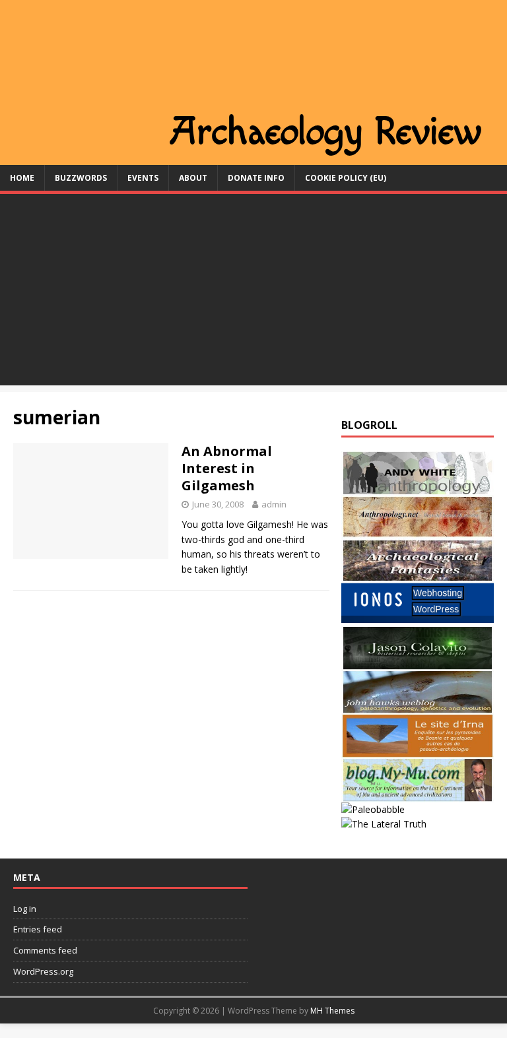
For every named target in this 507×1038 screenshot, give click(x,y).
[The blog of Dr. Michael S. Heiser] (373, 809)
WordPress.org (43, 971)
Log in (24, 909)
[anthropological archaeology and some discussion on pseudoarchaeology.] (417, 486)
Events (142, 177)
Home (22, 177)
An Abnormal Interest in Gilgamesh (227, 468)
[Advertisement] (253, 293)
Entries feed (37, 929)
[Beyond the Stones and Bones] (417, 531)
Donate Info (256, 177)
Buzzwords (81, 177)
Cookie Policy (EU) (345, 177)
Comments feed (45, 950)
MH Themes (332, 1010)
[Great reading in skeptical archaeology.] (383, 824)
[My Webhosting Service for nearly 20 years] (417, 618)
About (193, 177)
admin (274, 504)
